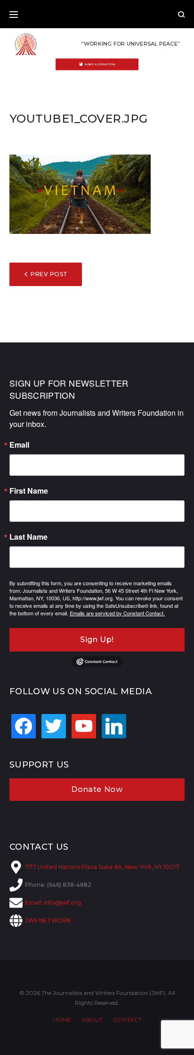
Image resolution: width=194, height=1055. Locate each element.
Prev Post (49, 274)
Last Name (28, 537)
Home (62, 1019)
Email (19, 445)
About (92, 1019)
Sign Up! (97, 639)
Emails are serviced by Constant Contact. (117, 613)
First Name (28, 491)
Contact (127, 1019)
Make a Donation (100, 64)
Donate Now (96, 789)
